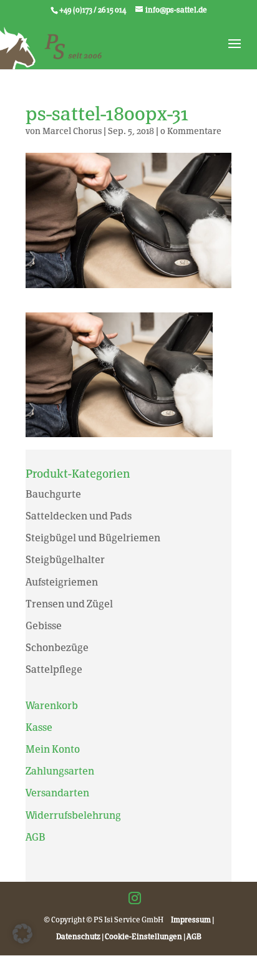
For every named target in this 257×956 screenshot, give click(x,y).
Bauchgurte (53, 494)
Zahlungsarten (60, 771)
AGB (36, 837)
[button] (22, 933)
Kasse (39, 727)
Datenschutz (78, 936)
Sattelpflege (54, 669)
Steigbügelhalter (65, 560)
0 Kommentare (190, 131)
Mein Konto (53, 749)
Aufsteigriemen (62, 582)
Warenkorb (52, 706)
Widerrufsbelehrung (73, 815)
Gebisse (44, 626)
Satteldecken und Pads (79, 516)
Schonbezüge (57, 648)
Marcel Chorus (72, 131)
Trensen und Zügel (69, 604)
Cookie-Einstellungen (143, 936)
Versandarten (57, 793)
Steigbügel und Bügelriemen (93, 538)
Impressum (191, 919)
